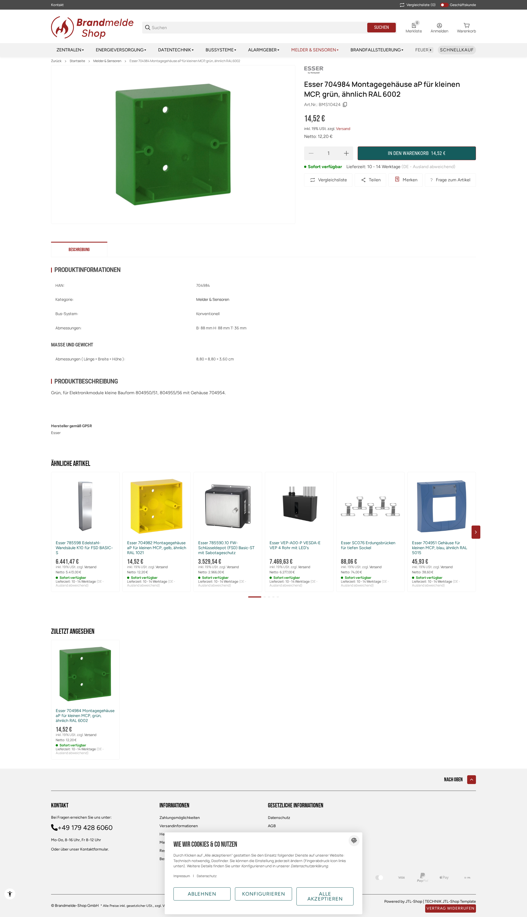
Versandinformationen (178, 826)
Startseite (77, 61)
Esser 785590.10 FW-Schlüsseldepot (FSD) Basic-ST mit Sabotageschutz (226, 547)
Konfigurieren (263, 894)
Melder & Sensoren (107, 61)
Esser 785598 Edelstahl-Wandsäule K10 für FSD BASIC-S (84, 547)
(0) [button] (421, 5)
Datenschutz (279, 817)
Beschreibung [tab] (79, 249)
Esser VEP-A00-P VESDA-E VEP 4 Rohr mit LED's (295, 545)
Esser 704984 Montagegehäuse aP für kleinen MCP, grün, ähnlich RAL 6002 (185, 61)
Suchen (381, 27)
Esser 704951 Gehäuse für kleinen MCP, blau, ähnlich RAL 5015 (439, 547)
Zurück (56, 61)
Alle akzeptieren (325, 896)
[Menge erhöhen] (346, 153)
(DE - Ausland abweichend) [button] (428, 166)
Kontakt (57, 5)
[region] (263, 50)
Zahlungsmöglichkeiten (179, 817)
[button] (85, 506)
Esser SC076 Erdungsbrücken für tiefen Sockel (368, 545)
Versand (343, 128)
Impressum (181, 876)
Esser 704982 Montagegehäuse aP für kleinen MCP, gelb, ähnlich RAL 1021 (156, 547)
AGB (272, 826)
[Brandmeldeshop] (92, 27)
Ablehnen (202, 894)
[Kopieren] (345, 104)
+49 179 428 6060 (85, 828)
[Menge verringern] (310, 153)
